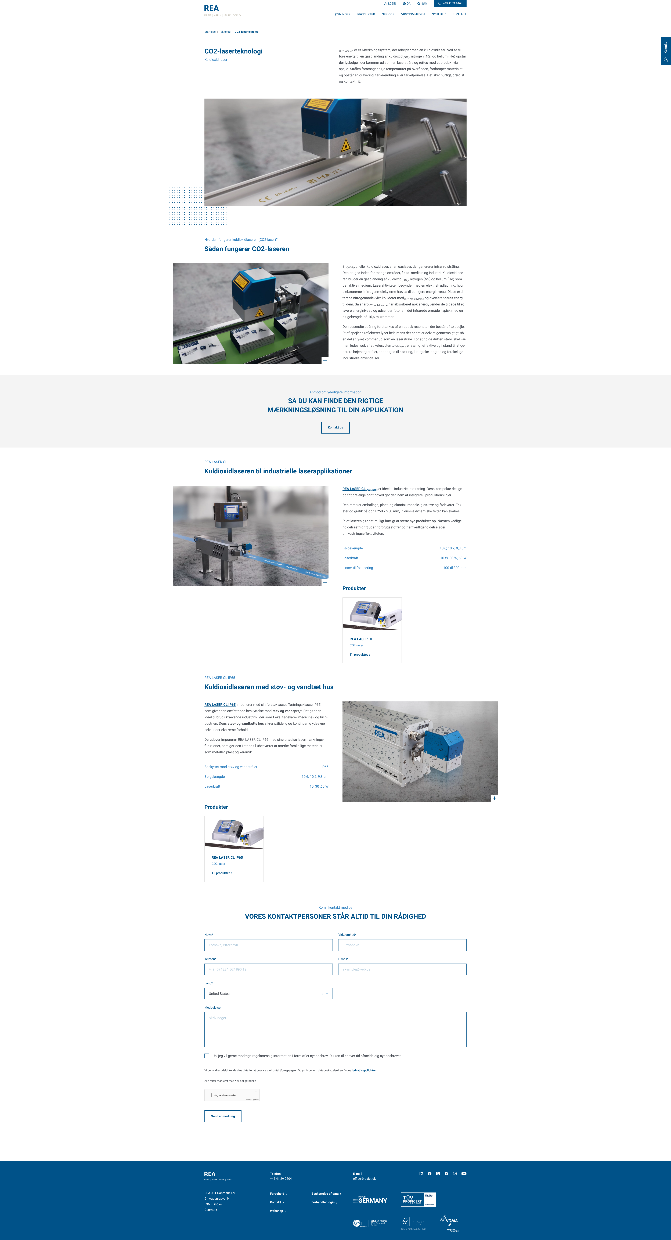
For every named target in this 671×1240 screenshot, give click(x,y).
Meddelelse (212, 1008)
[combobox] (269, 993)
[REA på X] (438, 1173)
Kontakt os (335, 427)
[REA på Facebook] (429, 1173)
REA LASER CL (359, 489)
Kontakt (275, 1202)
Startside (210, 31)
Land (207, 983)
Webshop (276, 1211)
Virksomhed (346, 935)
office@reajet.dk (364, 1179)
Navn (208, 935)
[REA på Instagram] (455, 1173)
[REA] (222, 11)
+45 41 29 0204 (281, 1179)
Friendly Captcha (252, 1100)
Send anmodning (223, 1116)
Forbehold (277, 1194)
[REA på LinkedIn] (421, 1173)
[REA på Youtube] (464, 1173)
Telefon (209, 959)
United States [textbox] (219, 994)
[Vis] (251, 313)
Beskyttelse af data (325, 1194)
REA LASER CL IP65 (220, 704)
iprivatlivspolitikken (364, 1070)
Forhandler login (323, 1202)
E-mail (342, 959)
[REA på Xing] (446, 1173)
